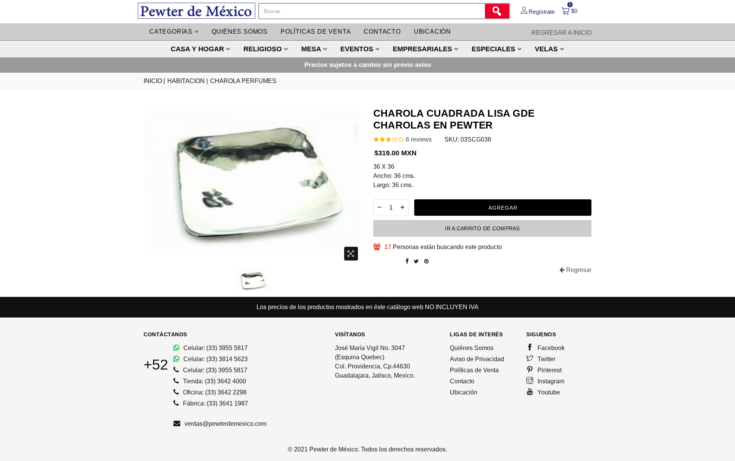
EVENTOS (357, 49)
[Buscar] (497, 11)
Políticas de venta (316, 31)
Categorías (171, 31)
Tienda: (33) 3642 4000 (213, 381)
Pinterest (549, 370)
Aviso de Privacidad (477, 359)
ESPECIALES (494, 49)
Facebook (550, 348)
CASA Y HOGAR (198, 49)
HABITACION (187, 81)
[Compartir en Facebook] (407, 261)
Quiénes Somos (471, 348)
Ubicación (432, 31)
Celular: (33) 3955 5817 (215, 348)
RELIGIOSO (263, 49)
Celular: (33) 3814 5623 (215, 359)
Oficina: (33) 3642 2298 (214, 392)
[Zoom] (351, 254)
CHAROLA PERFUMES (243, 81)
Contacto (382, 31)
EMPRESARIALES (423, 49)
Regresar (578, 270)
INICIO (154, 81)
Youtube (548, 392)
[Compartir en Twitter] (416, 261)
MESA (312, 49)
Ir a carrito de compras (482, 228)
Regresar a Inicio (561, 32)
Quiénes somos (240, 31)
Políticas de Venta (474, 370)
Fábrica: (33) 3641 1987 (214, 403)
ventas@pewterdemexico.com (224, 423)
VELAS (547, 49)
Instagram (550, 381)
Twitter (545, 359)
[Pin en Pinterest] (426, 261)
